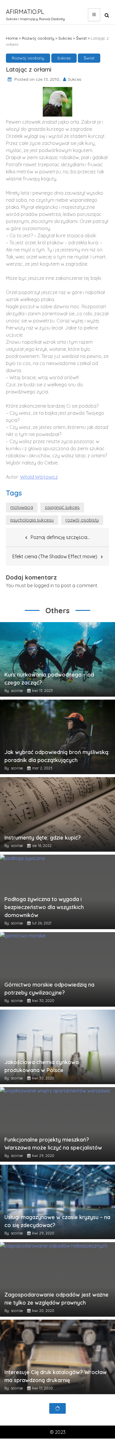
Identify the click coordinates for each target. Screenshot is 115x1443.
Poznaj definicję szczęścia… (60, 537)
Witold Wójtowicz (39, 477)
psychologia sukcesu (32, 520)
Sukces (65, 38)
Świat (81, 38)
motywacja (21, 507)
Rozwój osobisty (38, 38)
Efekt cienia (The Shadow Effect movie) (54, 556)
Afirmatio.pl (25, 11)
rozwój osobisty (82, 520)
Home (12, 38)
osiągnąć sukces (62, 507)
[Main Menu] (94, 14)
